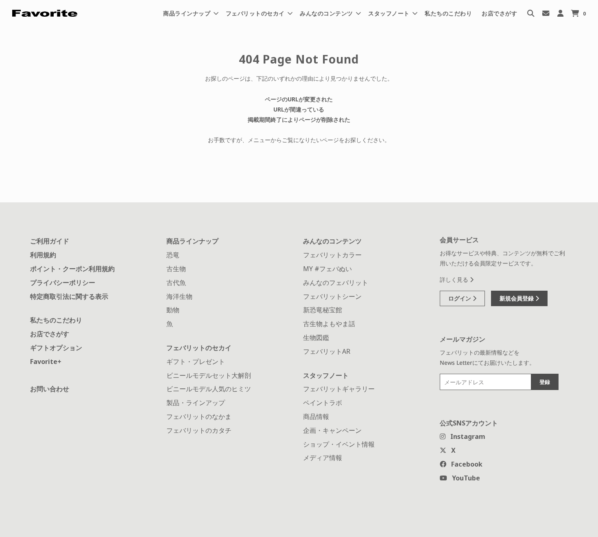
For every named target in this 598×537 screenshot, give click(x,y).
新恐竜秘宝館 (322, 309)
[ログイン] (560, 13)
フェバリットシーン (332, 296)
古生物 (176, 268)
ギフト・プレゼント (195, 361)
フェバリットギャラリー (339, 388)
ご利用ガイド (49, 241)
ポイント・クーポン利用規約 (72, 268)
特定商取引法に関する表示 (69, 296)
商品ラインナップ (192, 241)
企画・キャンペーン (332, 430)
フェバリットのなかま (198, 416)
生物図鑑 (316, 337)
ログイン (460, 298)
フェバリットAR (326, 351)
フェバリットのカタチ (198, 430)
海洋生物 (179, 296)
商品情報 (316, 416)
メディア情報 (322, 457)
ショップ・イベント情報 (339, 444)
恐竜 (172, 254)
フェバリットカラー (332, 254)
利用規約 (43, 254)
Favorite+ (45, 361)
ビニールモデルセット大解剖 (208, 375)
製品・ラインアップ (195, 402)
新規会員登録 (517, 298)
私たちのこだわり (448, 13)
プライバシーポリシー (62, 282)
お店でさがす (499, 13)
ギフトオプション (56, 347)
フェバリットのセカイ (198, 347)
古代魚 (176, 282)
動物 (172, 309)
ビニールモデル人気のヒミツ (208, 388)
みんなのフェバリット (335, 282)
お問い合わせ (49, 388)
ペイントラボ (322, 402)
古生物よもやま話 (329, 323)
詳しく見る (455, 279)
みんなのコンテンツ (332, 241)
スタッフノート (326, 375)
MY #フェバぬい (327, 268)
